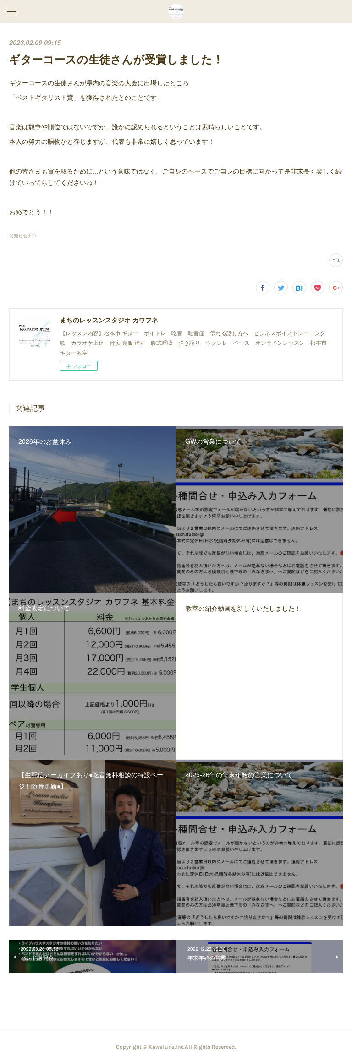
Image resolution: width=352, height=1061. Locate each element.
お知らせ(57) (22, 235)
